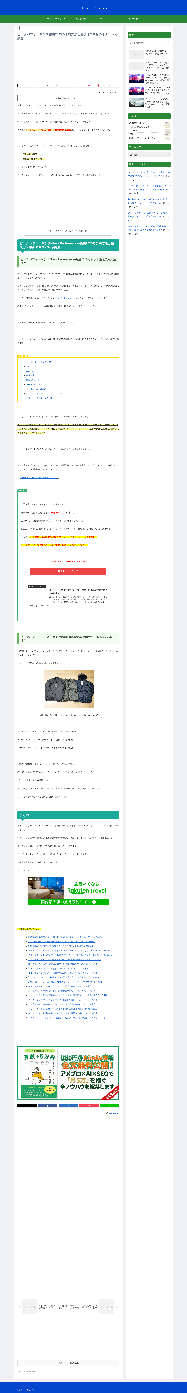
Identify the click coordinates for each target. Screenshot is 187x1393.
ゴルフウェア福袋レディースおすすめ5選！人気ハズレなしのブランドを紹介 (63, 973)
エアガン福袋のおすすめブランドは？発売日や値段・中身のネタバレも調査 (63, 1000)
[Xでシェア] (27, 85)
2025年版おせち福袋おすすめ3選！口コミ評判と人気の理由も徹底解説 (60, 946)
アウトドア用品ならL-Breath (39, 398)
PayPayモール (33, 380)
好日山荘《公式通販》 (36, 389)
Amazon (30, 371)
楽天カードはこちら (68, 571)
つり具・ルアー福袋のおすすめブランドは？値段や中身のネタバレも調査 (62, 1004)
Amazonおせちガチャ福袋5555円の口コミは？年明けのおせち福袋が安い (61, 942)
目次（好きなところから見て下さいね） (65, 231)
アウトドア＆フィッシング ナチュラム (44, 393)
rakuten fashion (33, 384)
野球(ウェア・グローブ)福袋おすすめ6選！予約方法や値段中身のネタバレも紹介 (65, 977)
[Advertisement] (68, 62)
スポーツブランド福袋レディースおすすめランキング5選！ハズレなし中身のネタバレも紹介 (70, 955)
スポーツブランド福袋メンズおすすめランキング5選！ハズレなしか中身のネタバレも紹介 (69, 950)
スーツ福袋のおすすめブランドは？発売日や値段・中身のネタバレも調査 (62, 991)
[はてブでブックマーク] (68, 1105)
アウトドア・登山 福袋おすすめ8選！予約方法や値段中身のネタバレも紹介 (62, 1009)
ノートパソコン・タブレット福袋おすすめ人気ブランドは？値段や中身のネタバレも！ (68, 1018)
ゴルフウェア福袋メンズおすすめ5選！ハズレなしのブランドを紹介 (59, 968)
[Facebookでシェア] (47, 1105)
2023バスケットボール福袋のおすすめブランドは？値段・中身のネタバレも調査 (65, 982)
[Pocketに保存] (89, 1105)
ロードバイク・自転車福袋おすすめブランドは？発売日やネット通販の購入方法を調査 (68, 995)
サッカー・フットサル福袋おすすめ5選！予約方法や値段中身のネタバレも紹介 (64, 959)
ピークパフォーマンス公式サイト (41, 362)
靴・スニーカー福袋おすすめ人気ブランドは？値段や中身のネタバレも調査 (63, 964)
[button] (168, 42)
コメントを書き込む (68, 1318)
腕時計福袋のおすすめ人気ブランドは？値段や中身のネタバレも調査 (59, 986)
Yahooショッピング (35, 366)
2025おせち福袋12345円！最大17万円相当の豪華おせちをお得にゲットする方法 (65, 937)
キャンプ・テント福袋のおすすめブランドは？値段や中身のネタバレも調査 (63, 1013)
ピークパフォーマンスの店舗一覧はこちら (39, 478)
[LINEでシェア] (109, 85)
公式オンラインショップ (66, 298)
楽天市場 (30, 375)
